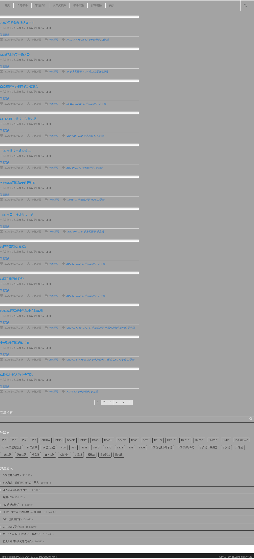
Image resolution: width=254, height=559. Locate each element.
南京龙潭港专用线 (98, 71)
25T (34, 440)
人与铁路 (22, 5)
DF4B (58, 440)
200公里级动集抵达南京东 (17, 22)
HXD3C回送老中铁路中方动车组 (21, 310)
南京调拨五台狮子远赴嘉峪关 (19, 86)
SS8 (131, 447)
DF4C (83, 440)
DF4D (76, 231)
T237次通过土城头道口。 (16, 150)
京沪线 (105, 39)
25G (68, 263)
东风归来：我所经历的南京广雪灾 (21, 482)
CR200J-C (72, 327)
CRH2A (45, 440)
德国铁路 (21, 454)
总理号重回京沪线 (12, 278)
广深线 (239, 447)
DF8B (70, 199)
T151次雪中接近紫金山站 (16, 214)
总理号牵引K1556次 (13, 246)
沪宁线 (131, 327)
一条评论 (54, 199)
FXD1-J (70, 39)
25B (4, 440)
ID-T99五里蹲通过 (11, 447)
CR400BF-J (72, 135)
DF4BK (71, 440)
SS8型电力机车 (11, 475)
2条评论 (53, 359)
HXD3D (213, 440)
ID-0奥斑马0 (241, 440)
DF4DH (108, 440)
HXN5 (69, 391)
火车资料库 (59, 5)
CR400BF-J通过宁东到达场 (18, 118)
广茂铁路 (6, 454)
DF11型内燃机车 (12, 519)
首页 (7, 5)
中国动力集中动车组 (115, 327)
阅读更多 (5, 34)
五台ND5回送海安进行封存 (18, 182)
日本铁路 (49, 454)
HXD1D (76, 263)
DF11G (158, 440)
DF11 (69, 103)
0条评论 (53, 39)
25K (68, 167)
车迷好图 (40, 5)
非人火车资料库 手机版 (15, 490)
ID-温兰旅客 (48, 447)
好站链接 (96, 5)
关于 (111, 5)
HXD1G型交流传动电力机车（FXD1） (23, 512)
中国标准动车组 (186, 447)
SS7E (120, 447)
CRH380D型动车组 (13, 526)
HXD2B (80, 39)
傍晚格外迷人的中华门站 (16, 374)
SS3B (84, 447)
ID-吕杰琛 (32, 447)
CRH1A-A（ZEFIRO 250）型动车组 (22, 534)
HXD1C (171, 440)
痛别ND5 (8, 497)
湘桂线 (91, 454)
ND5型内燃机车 (11, 504)
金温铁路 (105, 454)
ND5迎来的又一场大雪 (15, 54)
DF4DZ (122, 440)
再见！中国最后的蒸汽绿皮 (17, 541)
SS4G (96, 447)
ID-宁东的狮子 (92, 39)
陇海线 (118, 454)
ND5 (85, 71)
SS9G (142, 447)
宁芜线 (98, 167)
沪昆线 (78, 454)
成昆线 (35, 454)
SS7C (108, 447)
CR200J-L (72, 359)
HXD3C (83, 327)
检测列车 (64, 454)
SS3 (73, 447)
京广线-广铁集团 (208, 447)
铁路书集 (78, 5)
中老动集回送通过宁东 (15, 342)
